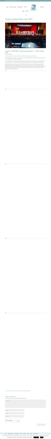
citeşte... (31, 437)
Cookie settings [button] (36, 437)
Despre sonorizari (13, 7)
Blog (23, 11)
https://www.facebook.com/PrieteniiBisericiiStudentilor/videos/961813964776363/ (17, 390)
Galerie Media (36, 433)
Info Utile (42, 7)
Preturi (25, 7)
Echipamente (20, 7)
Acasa (7, 7)
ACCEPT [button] (42, 437)
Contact (27, 11)
